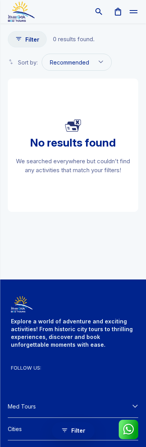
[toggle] (133, 12)
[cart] (118, 12)
